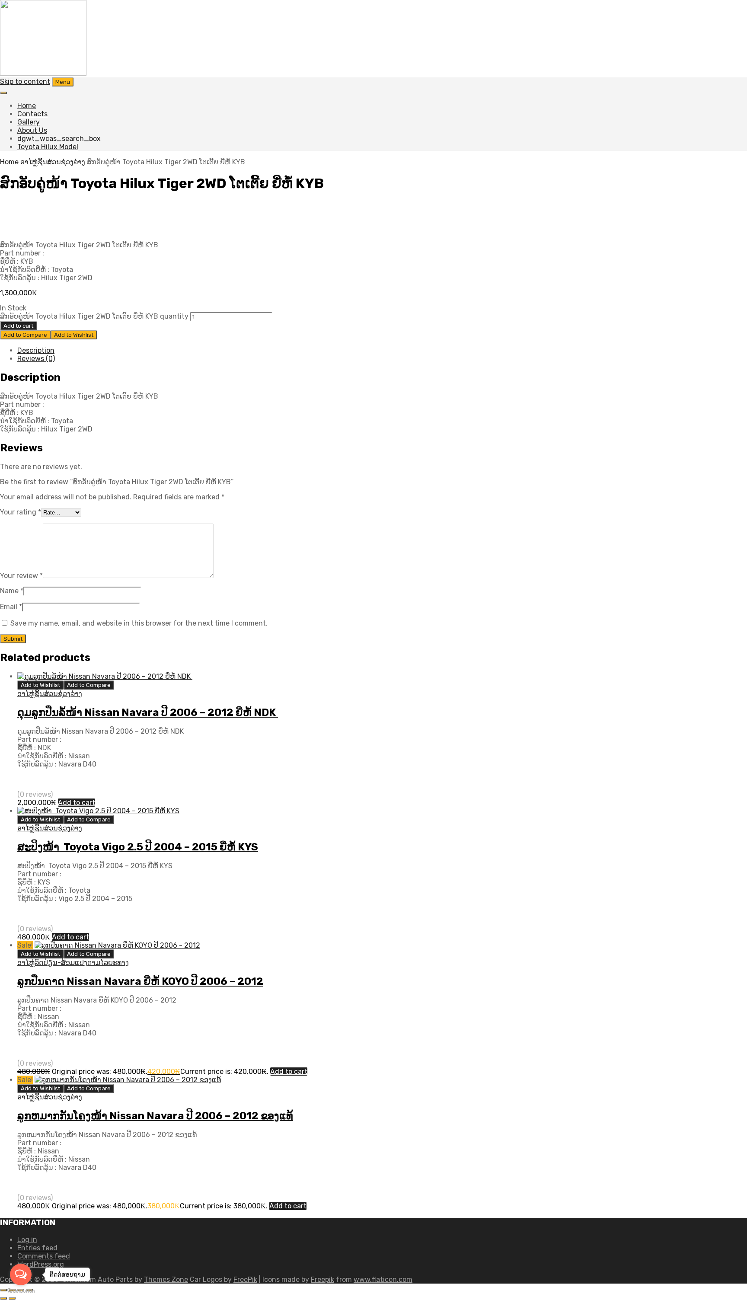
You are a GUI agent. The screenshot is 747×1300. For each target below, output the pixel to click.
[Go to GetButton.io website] (21, 1291)
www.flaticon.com (383, 1279)
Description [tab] (35, 350)
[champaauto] (43, 73)
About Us (32, 130)
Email (11, 607)
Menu (62, 82)
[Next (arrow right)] (12, 1298)
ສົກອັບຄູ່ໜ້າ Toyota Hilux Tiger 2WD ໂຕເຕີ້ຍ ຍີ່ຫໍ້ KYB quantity (94, 316)
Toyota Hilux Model (47, 147)
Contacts (32, 114)
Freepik (322, 1279)
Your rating (20, 512)
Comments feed (43, 1256)
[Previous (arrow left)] (3, 1298)
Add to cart (18, 326)
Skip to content (25, 81)
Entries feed (37, 1248)
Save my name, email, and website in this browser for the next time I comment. (139, 623)
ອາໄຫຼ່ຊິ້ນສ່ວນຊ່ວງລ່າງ (52, 162)
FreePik (245, 1279)
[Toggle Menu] (3, 93)
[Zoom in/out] (3, 1290)
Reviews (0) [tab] (36, 359)
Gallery (28, 122)
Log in (27, 1240)
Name (11, 591)
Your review (21, 576)
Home (26, 106)
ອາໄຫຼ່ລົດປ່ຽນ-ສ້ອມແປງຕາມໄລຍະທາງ (73, 962)
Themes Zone (166, 1279)
